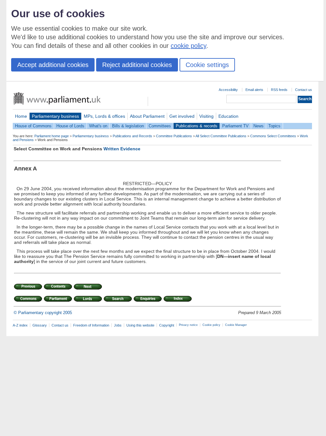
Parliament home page (51, 136)
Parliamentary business (55, 116)
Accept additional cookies (53, 64)
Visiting (206, 116)
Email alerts (254, 90)
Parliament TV (235, 126)
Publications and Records (132, 136)
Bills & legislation (128, 126)
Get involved (182, 116)
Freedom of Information (91, 325)
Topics (274, 126)
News (258, 126)
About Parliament (147, 116)
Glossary (39, 325)
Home (21, 116)
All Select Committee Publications (220, 136)
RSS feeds (279, 90)
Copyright (166, 325)
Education (228, 116)
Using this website (140, 325)
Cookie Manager (236, 325)
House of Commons (33, 126)
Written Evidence (121, 148)
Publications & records (196, 126)
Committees (160, 126)
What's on (98, 126)
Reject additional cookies (137, 64)
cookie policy (188, 45)
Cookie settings (207, 64)
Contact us (303, 90)
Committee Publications (174, 136)
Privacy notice (188, 325)
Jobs (118, 325)
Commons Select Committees (273, 136)
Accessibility (228, 90)
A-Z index (20, 325)
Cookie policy (211, 325)
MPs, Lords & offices (104, 116)
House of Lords (70, 126)
